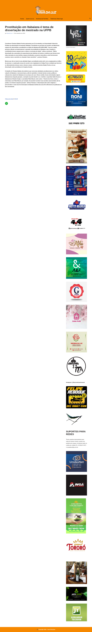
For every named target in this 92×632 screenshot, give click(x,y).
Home (22, 18)
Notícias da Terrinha (42, 18)
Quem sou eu (30, 18)
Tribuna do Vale (9, 99)
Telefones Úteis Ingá (56, 18)
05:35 (16, 99)
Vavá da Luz (9, 33)
